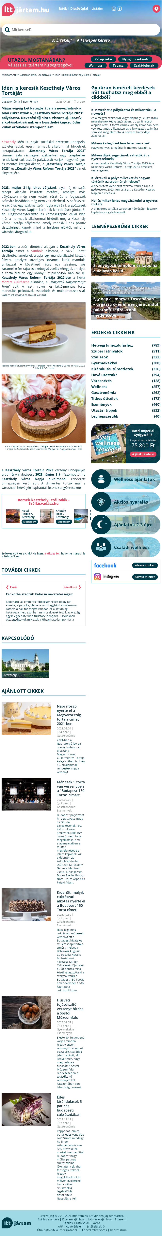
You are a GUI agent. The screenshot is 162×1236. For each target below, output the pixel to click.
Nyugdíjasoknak (135, 59)
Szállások (99, 357)
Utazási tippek (101, 259)
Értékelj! (64, 40)
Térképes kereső (95, 40)
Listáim (97, 8)
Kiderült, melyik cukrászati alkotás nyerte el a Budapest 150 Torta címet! (71, 901)
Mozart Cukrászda (15, 282)
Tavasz (118, 65)
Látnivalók (82, 1223)
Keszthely (9, 142)
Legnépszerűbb (121, 259)
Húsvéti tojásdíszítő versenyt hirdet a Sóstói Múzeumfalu (70, 1009)
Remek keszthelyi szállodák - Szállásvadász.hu (44, 501)
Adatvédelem (74, 1226)
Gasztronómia (11, 101)
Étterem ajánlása (73, 1219)
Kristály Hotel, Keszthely (62, 514)
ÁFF (60, 1226)
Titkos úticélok (144, 257)
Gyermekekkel (66, 1029)
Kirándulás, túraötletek (129, 290)
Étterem (120, 1219)
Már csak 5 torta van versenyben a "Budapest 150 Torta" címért (71, 788)
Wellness (96, 65)
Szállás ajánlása (48, 1219)
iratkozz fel (51, 553)
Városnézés (101, 380)
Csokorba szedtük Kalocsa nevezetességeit (39, 594)
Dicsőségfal (79, 8)
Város (96, 1223)
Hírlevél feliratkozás (94, 1230)
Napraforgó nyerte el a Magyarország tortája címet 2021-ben (69, 715)
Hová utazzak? (125, 257)
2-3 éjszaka (103, 59)
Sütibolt (37, 251)
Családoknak (144, 65)
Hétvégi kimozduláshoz (135, 254)
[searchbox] (81, 30)
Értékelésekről (96, 1226)
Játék (63, 8)
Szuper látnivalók (103, 257)
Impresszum (118, 1230)
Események (30, 101)
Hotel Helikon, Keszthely (28, 514)
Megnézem (29, 521)
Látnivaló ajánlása (100, 1219)
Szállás (68, 1223)
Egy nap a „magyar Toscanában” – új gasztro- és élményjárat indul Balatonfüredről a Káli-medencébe (125, 307)
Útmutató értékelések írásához (57, 1230)
